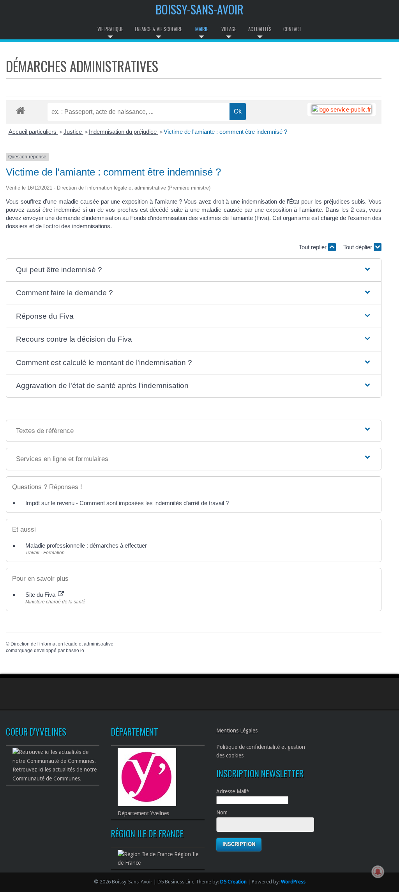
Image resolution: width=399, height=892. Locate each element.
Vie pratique (110, 29)
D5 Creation (233, 882)
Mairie (201, 29)
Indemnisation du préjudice (123, 131)
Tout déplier (358, 247)
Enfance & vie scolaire (158, 29)
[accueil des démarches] (20, 110)
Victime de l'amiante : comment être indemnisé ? (225, 131)
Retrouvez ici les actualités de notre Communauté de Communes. (54, 773)
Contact (292, 29)
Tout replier (313, 247)
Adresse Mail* (232, 791)
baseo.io (75, 650)
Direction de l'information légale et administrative (62, 644)
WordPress (293, 882)
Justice (73, 131)
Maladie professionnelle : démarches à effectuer (86, 545)
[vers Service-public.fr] (341, 109)
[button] (194, 270)
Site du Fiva (41, 594)
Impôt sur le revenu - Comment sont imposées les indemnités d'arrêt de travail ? (127, 503)
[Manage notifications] (378, 871)
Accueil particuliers (33, 131)
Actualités (260, 29)
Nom (222, 812)
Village (228, 29)
